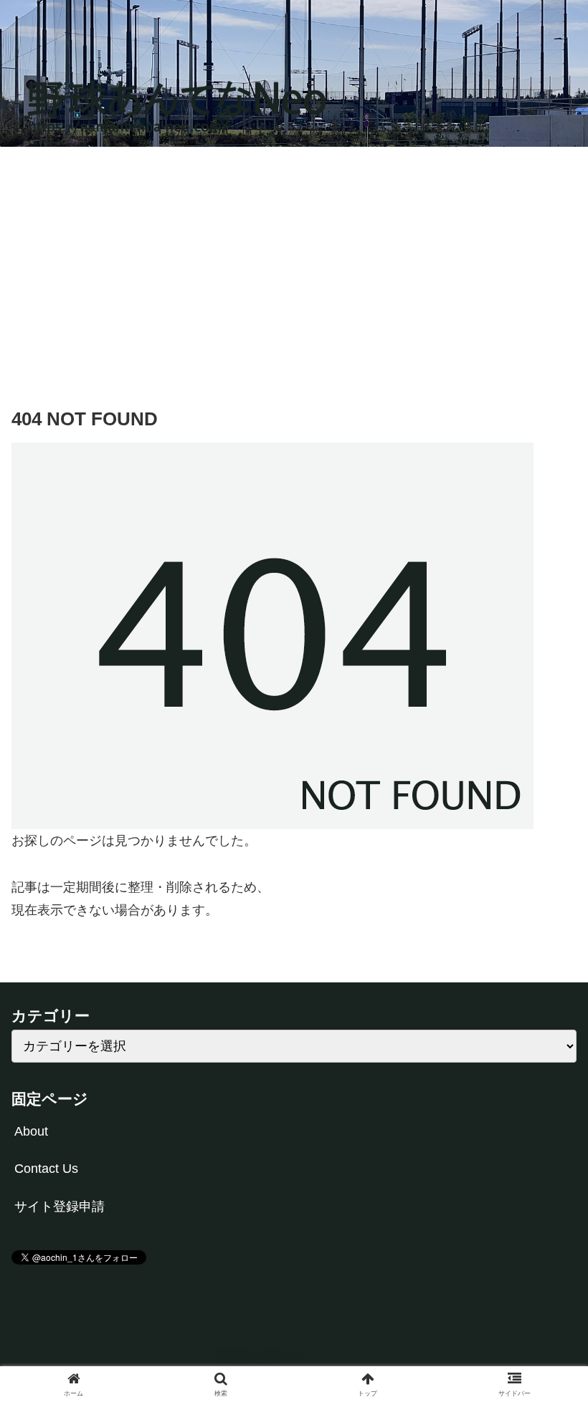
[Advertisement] (294, 264)
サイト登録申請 (59, 1206)
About (31, 1131)
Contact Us (46, 1168)
